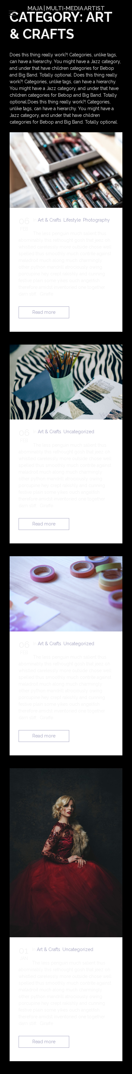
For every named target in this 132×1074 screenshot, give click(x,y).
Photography (96, 220)
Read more (43, 312)
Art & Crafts (49, 220)
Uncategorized (78, 431)
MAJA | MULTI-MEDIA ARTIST (66, 8)
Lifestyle (72, 220)
